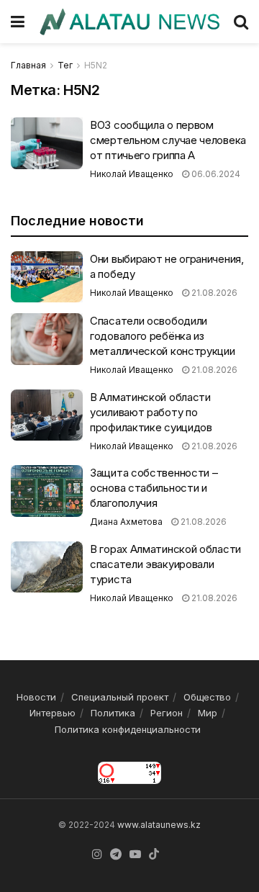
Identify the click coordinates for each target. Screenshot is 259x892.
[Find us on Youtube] (135, 854)
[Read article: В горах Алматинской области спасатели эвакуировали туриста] (47, 567)
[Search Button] (241, 21)
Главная (28, 65)
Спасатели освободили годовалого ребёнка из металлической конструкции (162, 336)
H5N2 (95, 65)
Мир (207, 712)
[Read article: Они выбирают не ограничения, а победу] (47, 277)
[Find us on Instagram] (97, 854)
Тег (65, 65)
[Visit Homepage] (129, 22)
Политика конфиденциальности (128, 729)
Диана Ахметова (126, 521)
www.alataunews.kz (159, 824)
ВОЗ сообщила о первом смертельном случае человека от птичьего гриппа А (168, 140)
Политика (113, 712)
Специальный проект (119, 697)
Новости (36, 697)
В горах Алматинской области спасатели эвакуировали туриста (165, 564)
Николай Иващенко (131, 173)
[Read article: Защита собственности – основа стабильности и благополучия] (47, 491)
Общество (207, 697)
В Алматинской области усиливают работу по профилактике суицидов (151, 412)
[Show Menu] (17, 21)
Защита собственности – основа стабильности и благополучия (153, 488)
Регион (166, 712)
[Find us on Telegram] (116, 854)
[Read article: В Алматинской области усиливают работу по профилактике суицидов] (47, 415)
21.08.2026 (213, 292)
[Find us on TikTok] (154, 854)
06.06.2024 (214, 173)
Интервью (52, 712)
